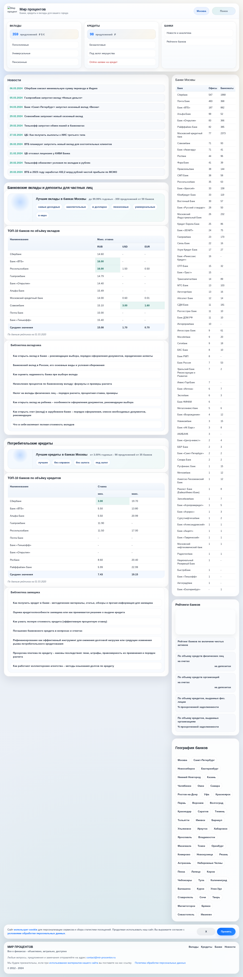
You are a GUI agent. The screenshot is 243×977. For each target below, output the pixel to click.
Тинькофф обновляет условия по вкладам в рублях (57, 162)
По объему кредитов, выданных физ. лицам (201, 700)
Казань (211, 777)
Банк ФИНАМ (184, 401)
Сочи (203, 897)
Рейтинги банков (176, 41)
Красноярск (223, 794)
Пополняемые (20, 44)
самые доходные (49, 206)
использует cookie (25, 929)
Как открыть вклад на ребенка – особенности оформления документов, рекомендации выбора (73, 402)
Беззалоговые (97, 44)
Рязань (223, 854)
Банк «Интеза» (185, 388)
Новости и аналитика (179, 32)
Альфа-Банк (17, 290)
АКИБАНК (182, 434)
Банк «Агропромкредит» (190, 505)
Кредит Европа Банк (188, 224)
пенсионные (121, 206)
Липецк (195, 871)
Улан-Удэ (216, 888)
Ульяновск (184, 828)
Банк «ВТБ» (17, 261)
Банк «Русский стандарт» (191, 207)
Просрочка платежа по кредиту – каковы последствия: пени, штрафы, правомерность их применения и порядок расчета (84, 655)
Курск (200, 888)
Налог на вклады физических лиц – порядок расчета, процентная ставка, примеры (65, 393)
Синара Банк (184, 459)
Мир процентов (33, 9)
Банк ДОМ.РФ (185, 317)
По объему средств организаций (198, 677)
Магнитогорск (186, 906)
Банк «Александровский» (191, 524)
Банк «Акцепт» (185, 531)
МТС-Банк (182, 285)
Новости (14, 80)
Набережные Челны (210, 863)
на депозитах (223, 666)
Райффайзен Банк (21, 567)
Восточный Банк (186, 201)
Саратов (203, 811)
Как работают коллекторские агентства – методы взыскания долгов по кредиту (63, 665)
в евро (42, 215)
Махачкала (184, 845)
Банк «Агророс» (185, 511)
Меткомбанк (183, 472)
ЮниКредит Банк (186, 194)
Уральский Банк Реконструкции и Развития (186, 372)
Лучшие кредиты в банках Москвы (62, 454)
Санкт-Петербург (204, 760)
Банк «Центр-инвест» (188, 440)
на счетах (184, 661)
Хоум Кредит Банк (187, 249)
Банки (218, 946)
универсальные (145, 206)
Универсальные (21, 53)
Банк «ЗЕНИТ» (185, 230)
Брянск (206, 906)
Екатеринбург (209, 768)
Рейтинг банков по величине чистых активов (201, 643)
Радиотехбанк (184, 554)
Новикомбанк (184, 421)
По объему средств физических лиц (201, 656)
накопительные (76, 206)
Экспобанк (183, 395)
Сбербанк (15, 254)
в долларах (99, 206)
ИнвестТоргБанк (186, 382)
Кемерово (184, 854)
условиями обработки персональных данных (36, 933)
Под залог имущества (102, 53)
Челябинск (184, 785)
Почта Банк (16, 312)
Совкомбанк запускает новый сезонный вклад (53, 116)
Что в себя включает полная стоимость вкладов (43, 424)
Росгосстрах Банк (187, 311)
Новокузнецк (205, 854)
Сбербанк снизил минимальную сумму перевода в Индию (60, 88)
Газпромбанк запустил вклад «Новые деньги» (53, 97)
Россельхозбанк (19, 268)
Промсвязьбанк (185, 169)
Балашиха (184, 888)
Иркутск (202, 828)
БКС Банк (182, 350)
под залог (102, 462)
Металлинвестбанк (187, 408)
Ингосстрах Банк (186, 330)
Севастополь (186, 914)
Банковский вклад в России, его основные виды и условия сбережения (58, 365)
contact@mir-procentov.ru (101, 957)
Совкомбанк (17, 305)
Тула (201, 880)
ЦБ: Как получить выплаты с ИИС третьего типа (54, 134)
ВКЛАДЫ (16, 25)
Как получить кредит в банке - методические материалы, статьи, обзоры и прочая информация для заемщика (83, 602)
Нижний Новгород (189, 777)
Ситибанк (182, 343)
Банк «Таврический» (188, 537)
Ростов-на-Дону (188, 794)
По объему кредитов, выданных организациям (198, 720)
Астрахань (184, 863)
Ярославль (185, 837)
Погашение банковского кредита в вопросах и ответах (47, 630)
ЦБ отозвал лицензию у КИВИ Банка (47, 153)
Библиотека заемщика (25, 592)
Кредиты (206, 946)
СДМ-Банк (182, 304)
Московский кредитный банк (26, 298)
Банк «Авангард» (186, 149)
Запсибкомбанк (185, 498)
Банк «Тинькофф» (20, 320)
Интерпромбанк (185, 324)
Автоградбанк (184, 583)
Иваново (206, 914)
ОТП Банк (182, 266)
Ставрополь (185, 897)
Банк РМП (182, 356)
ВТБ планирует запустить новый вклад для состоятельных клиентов (68, 144)
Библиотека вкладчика (26, 345)
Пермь (182, 802)
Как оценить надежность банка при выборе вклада (45, 374)
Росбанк (14, 559)
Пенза (181, 871)
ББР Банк (182, 447)
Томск (201, 845)
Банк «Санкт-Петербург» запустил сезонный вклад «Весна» (61, 107)
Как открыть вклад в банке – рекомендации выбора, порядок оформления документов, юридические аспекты (83, 355)
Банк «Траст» (184, 272)
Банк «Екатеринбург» (188, 589)
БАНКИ (168, 25)
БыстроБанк (184, 570)
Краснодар (184, 811)
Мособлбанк (183, 337)
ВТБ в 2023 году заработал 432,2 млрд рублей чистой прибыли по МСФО (70, 172)
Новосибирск (186, 768)
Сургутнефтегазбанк (188, 518)
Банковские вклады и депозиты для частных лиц (50, 188)
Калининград (219, 880)
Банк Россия (184, 362)
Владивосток (206, 837)
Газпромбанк (17, 276)
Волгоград (216, 802)
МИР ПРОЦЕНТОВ (20, 946)
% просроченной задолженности (198, 707)
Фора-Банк (183, 162)
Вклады (194, 946)
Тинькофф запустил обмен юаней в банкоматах (54, 125)
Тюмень (220, 811)
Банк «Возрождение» (188, 414)
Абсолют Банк (185, 298)
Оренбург (218, 845)
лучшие (43, 462)
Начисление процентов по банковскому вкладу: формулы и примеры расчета (62, 383)
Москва (182, 760)
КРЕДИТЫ (93, 25)
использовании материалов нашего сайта (73, 962)
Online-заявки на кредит (103, 62)
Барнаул (217, 820)
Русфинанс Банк (186, 466)
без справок (62, 462)
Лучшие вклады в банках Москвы (61, 199)
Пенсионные (19, 62)
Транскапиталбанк (187, 279)
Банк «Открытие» (20, 283)
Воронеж (198, 802)
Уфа (206, 794)
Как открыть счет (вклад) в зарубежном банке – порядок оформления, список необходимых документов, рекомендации (79, 413)
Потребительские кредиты (30, 443)
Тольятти (183, 820)
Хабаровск (220, 828)
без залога (82, 462)
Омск (201, 785)
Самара (215, 785)
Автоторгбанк (184, 291)
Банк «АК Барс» (186, 427)
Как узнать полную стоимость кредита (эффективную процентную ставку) (60, 621)
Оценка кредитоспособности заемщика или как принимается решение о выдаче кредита (69, 612)
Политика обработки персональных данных (160, 962)
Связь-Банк (183, 243)
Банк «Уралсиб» (186, 188)
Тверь (216, 897)
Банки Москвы (185, 80)
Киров (211, 871)
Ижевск (200, 820)
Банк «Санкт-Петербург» (190, 453)
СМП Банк (182, 175)
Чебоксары (185, 880)
